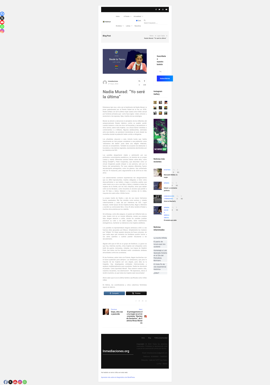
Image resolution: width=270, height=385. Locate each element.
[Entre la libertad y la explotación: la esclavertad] (158, 199)
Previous (114, 309)
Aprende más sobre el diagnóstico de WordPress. (118, 377)
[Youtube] (2, 22)
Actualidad (137, 16)
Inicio (117, 16)
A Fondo (126, 16)
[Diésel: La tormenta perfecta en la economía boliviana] (158, 186)
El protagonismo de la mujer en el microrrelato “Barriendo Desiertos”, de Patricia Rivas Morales (134, 317)
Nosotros (138, 26)
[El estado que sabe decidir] (158, 210)
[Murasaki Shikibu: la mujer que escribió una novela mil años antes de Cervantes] (158, 172)
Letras (128, 26)
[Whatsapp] (2, 26)
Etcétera (119, 26)
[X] (2, 18)
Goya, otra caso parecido (117, 313)
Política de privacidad (161, 338)
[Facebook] (2, 14)
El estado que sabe (170, 220)
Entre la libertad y (170, 201)
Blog (149, 338)
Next (140, 309)
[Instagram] (2, 31)
